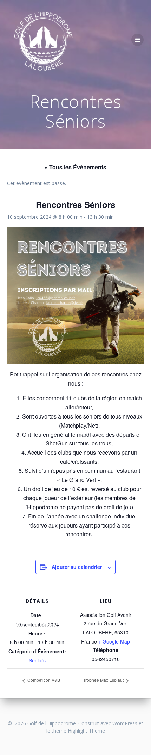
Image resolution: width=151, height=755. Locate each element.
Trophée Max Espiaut (104, 680)
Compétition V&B (43, 680)
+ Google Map (114, 641)
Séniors (37, 660)
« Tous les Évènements (75, 167)
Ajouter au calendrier (77, 566)
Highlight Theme (86, 730)
